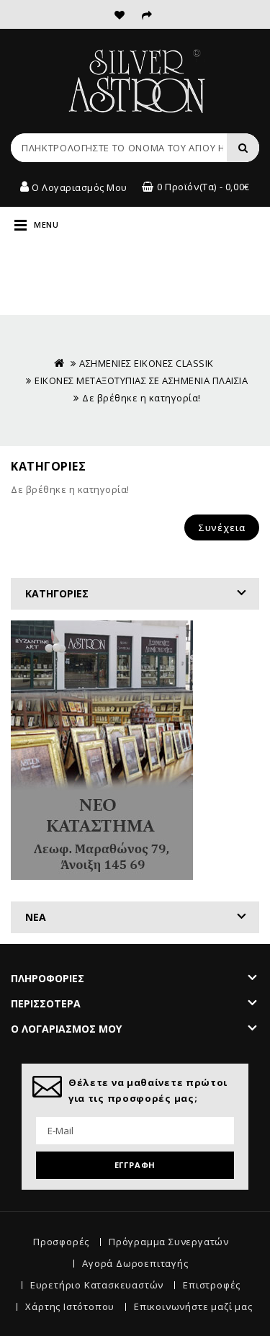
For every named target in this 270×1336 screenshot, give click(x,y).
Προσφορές (61, 1241)
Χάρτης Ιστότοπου (69, 1306)
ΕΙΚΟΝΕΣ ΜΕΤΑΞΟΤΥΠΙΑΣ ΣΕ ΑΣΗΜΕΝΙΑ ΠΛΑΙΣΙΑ (141, 380)
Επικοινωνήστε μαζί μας (193, 1306)
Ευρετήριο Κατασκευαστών (96, 1284)
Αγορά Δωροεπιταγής (135, 1263)
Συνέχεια (222, 527)
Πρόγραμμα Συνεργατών (169, 1241)
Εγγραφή (135, 1164)
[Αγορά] (147, 13)
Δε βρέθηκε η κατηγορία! (141, 397)
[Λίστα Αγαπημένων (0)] (119, 13)
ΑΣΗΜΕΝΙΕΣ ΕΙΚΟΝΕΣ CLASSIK (147, 363)
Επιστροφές (211, 1284)
